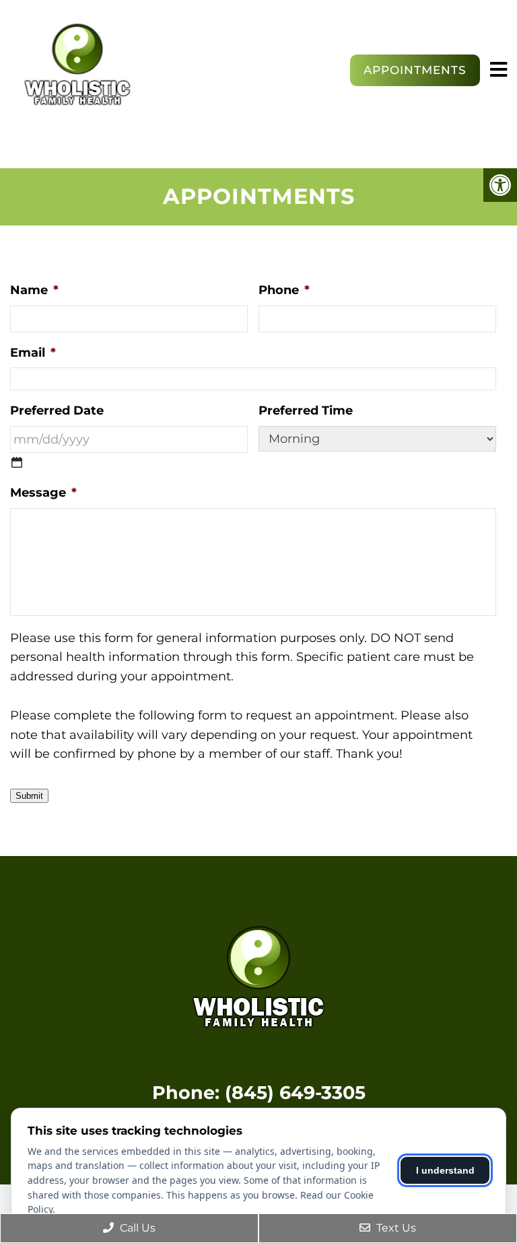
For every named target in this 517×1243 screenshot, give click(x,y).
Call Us (136, 1227)
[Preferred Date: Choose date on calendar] (17, 462)
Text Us (395, 1227)
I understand (445, 1170)
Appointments (415, 70)
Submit (29, 796)
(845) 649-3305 (295, 1092)
